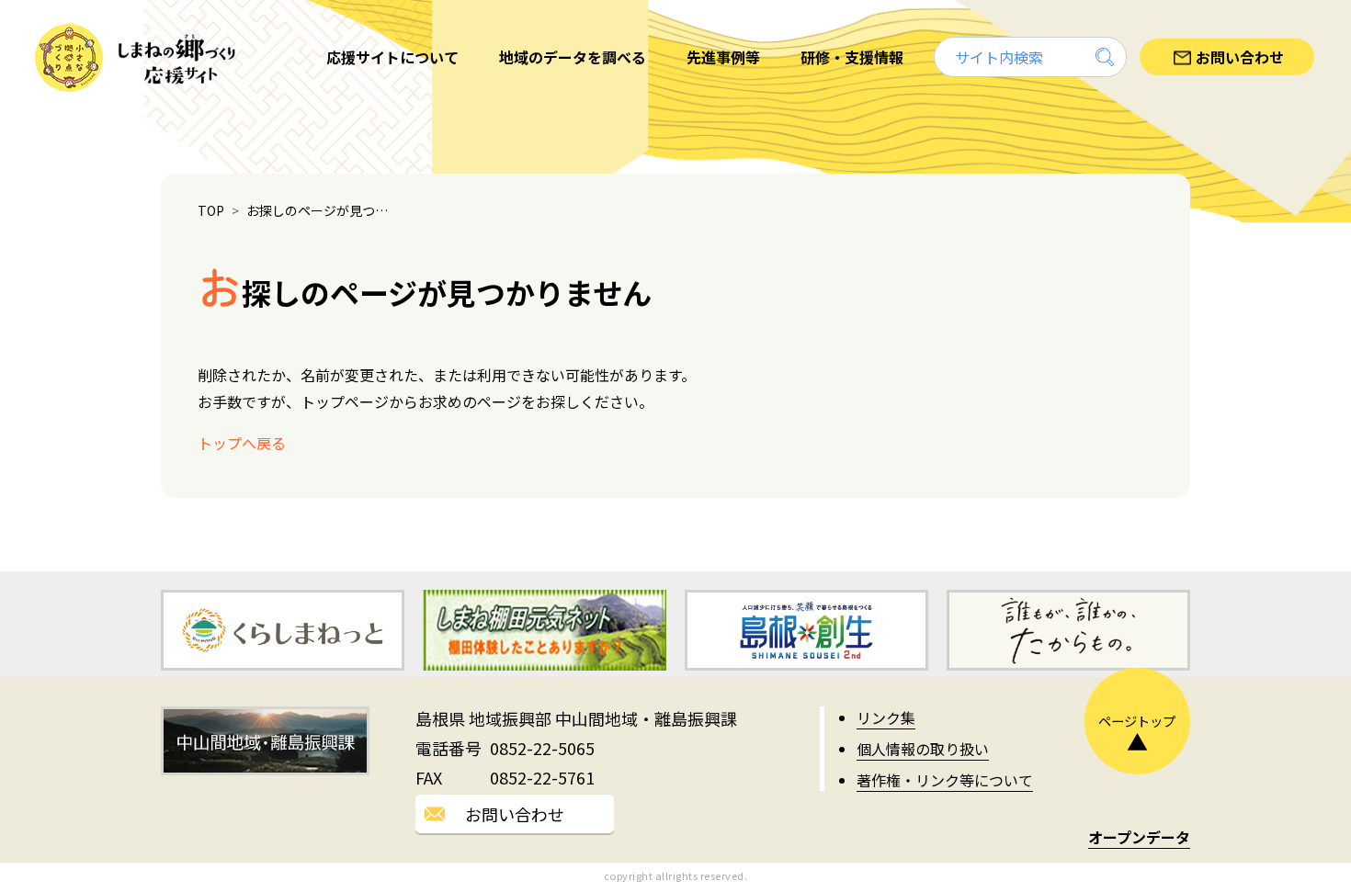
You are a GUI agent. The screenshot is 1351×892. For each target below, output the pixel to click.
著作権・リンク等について (945, 780)
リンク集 (886, 717)
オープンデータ (1139, 837)
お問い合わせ (514, 814)
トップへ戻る (242, 443)
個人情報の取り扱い (923, 749)
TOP (211, 210)
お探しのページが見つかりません (321, 210)
